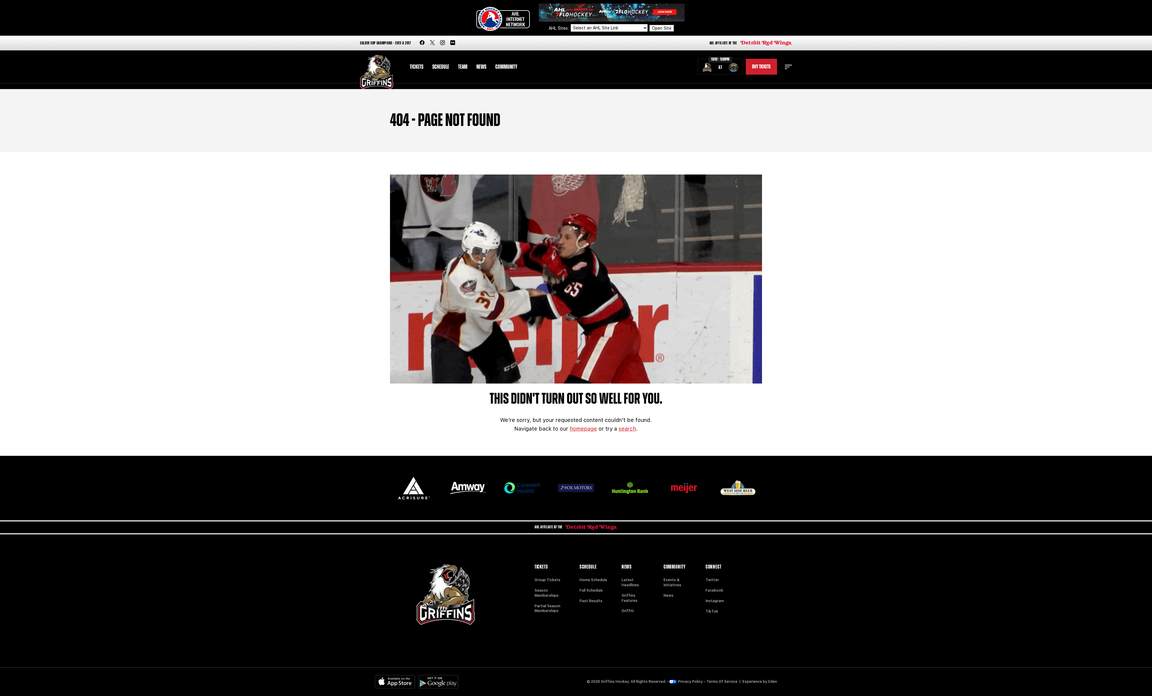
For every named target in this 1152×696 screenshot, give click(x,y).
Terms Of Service (721, 682)
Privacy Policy (690, 682)
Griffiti (628, 611)
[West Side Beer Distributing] (738, 487)
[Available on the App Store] (395, 682)
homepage (583, 429)
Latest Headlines (630, 582)
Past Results (591, 601)
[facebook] (422, 43)
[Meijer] (684, 488)
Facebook (714, 590)
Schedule (440, 67)
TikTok (712, 611)
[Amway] (468, 488)
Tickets (416, 67)
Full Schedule (591, 590)
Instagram (715, 601)
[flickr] (452, 43)
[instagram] (442, 43)
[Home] (376, 72)
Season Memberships (547, 593)
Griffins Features (630, 598)
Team (462, 67)
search (627, 429)
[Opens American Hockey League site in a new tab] (503, 19)
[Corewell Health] (522, 488)
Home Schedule (593, 580)
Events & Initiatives (672, 582)
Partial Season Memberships (547, 608)
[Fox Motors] (576, 488)
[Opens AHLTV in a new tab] (612, 12)
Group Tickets (547, 580)
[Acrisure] (414, 488)
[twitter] (432, 43)
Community (506, 67)
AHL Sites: (559, 28)
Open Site (661, 28)
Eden (772, 682)
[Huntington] (630, 488)
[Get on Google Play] (438, 682)
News (481, 67)
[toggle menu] (788, 66)
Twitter (712, 580)
